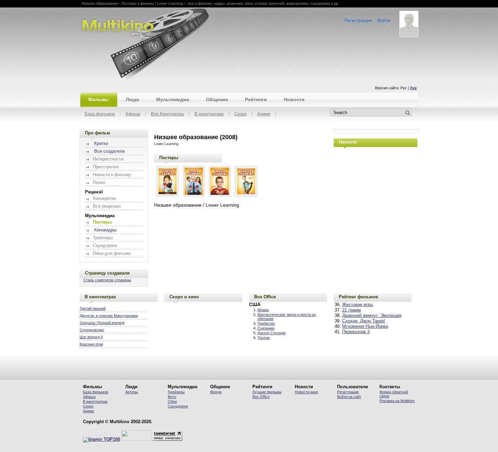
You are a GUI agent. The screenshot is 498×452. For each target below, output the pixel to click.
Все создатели (109, 151)
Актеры (131, 392)
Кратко (101, 143)
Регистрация (358, 20)
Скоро (240, 114)
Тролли (263, 338)
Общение (217, 99)
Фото (172, 397)
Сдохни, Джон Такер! (363, 321)
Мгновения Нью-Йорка (365, 326)
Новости (294, 99)
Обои (172, 401)
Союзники (265, 328)
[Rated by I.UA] (136, 439)
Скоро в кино (184, 296)
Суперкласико (92, 330)
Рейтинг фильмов (358, 296)
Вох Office (261, 397)
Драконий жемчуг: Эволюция (371, 315)
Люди (132, 99)
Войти (383, 20)
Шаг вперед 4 (91, 337)
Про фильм (97, 132)
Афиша (132, 114)
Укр (413, 88)
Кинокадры (105, 230)
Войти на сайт (349, 397)
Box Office (265, 296)
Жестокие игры (357, 304)
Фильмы (98, 99)
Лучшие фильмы (267, 392)
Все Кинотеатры (167, 114)
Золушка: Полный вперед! (102, 323)
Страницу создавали (107, 273)
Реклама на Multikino (397, 401)
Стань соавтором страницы (107, 280)
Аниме (263, 114)
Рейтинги (256, 99)
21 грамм (351, 310)
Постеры (168, 157)
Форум (216, 392)
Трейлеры (176, 392)
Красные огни (91, 344)
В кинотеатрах (209, 114)
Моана (263, 310)
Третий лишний (93, 308)
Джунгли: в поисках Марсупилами (109, 316)
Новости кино (306, 392)
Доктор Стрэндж (271, 333)
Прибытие (266, 323)
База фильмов (100, 114)
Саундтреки (178, 406)
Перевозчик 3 (356, 331)
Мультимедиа (172, 99)
